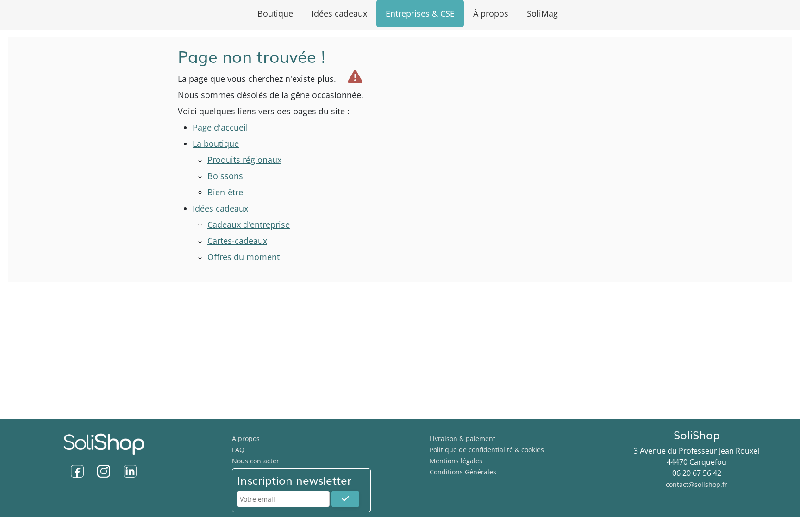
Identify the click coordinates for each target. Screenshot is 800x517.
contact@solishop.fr (696, 484)
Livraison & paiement (462, 438)
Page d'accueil (220, 127)
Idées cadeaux (220, 208)
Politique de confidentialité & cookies (487, 449)
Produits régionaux (244, 159)
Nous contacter (255, 460)
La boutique (216, 143)
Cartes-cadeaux (237, 240)
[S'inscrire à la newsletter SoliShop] (345, 499)
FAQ (238, 449)
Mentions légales (456, 460)
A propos (246, 438)
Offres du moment (243, 256)
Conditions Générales (463, 471)
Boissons (225, 175)
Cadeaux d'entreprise (248, 224)
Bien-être (225, 192)
